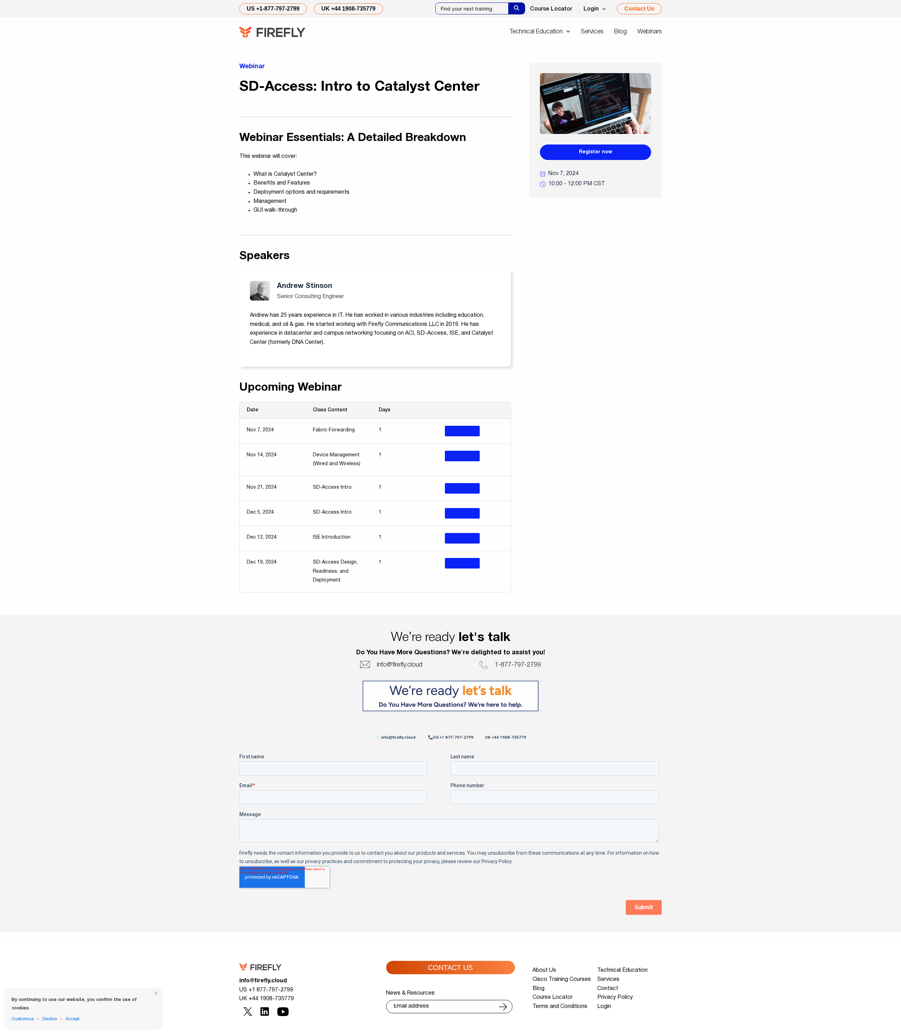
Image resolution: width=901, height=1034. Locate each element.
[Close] (155, 993)
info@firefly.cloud (263, 980)
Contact (607, 988)
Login (591, 9)
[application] (602, 9)
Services (608, 979)
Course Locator (551, 9)
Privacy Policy (615, 997)
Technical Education (622, 970)
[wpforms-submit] (503, 1006)
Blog (538, 988)
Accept (72, 1019)
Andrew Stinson (304, 286)
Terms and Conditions (560, 1006)
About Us (544, 970)
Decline (49, 1019)
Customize (23, 1019)
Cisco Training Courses (562, 979)
